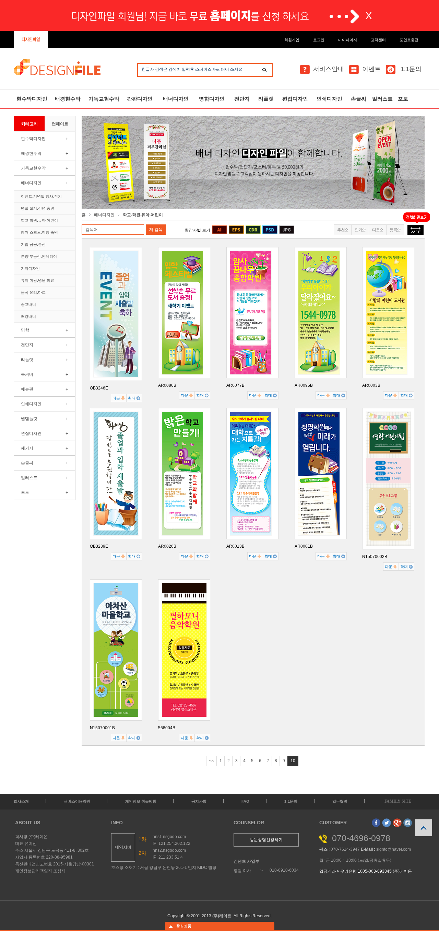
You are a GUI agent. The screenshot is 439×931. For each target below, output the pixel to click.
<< (211, 760)
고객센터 (378, 40)
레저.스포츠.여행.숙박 (39, 232)
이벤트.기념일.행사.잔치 (41, 196)
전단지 (242, 99)
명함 (25, 330)
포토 (403, 99)
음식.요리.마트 (33, 292)
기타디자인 (30, 268)
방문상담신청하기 (266, 839)
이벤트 (371, 69)
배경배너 (28, 316)
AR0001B (304, 546)
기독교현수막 (103, 99)
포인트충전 (409, 40)
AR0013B (235, 546)
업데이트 (60, 123)
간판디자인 (140, 99)
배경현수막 (68, 99)
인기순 (360, 230)
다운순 (377, 230)
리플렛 (266, 99)
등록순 (395, 230)
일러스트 (382, 99)
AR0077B (235, 385)
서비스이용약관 (77, 801)
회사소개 (21, 801)
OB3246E (99, 388)
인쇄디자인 (329, 99)
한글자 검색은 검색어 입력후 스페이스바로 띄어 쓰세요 (192, 69)
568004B (166, 727)
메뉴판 (27, 389)
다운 (116, 398)
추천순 (342, 230)
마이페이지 (347, 40)
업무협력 (339, 801)
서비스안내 (328, 69)
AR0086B (167, 385)
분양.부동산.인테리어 (39, 256)
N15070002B (374, 556)
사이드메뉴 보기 (219, 926)
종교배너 (28, 304)
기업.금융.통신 (33, 244)
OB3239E (99, 546)
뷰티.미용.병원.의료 (37, 280)
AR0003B (371, 385)
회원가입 (291, 40)
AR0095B (304, 385)
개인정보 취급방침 (140, 801)
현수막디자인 (31, 99)
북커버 (27, 374)
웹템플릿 (29, 418)
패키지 (27, 448)
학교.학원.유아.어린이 (39, 220)
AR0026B (167, 546)
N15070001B (102, 727)
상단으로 (423, 827)
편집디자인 (295, 99)
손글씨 (358, 99)
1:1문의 (410, 69)
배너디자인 (176, 99)
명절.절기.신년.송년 (37, 208)
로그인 (318, 40)
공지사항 (198, 801)
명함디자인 (212, 99)
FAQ (245, 801)
